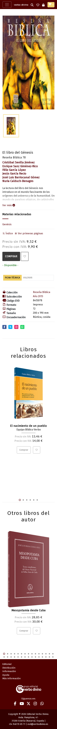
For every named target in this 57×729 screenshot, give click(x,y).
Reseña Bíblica (41, 292)
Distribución (9, 667)
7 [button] (25, 653)
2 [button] (23, 500)
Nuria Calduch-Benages (17, 181)
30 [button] (53, 657)
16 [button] (4, 657)
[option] (28, 62)
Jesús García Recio (14, 173)
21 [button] (21, 657)
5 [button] (33, 500)
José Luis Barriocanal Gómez (21, 177)
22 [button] (25, 657)
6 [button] (37, 500)
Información (9, 671)
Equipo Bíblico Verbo (28, 429)
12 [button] (42, 653)
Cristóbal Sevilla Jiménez (18, 162)
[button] (32, 4)
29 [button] (49, 657)
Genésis (7, 224)
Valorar (27, 277)
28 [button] (46, 657)
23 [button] (28, 657)
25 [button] (35, 657)
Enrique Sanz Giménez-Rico (20, 166)
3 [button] (26, 500)
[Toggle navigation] (7, 4)
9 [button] (32, 653)
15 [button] (53, 653)
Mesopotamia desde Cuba (29, 610)
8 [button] (28, 653)
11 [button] (39, 653)
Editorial (7, 664)
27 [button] (42, 657)
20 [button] (18, 657)
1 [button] (20, 500)
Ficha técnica (12, 277)
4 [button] (30, 500)
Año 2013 (38, 296)
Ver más (7, 205)
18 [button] (11, 657)
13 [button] (46, 653)
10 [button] (35, 653)
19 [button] (14, 657)
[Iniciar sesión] (43, 4)
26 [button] (39, 657)
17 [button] (7, 657)
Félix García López (14, 170)
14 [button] (49, 653)
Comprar (11, 256)
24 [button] (32, 657)
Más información (11, 678)
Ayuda (5, 674)
